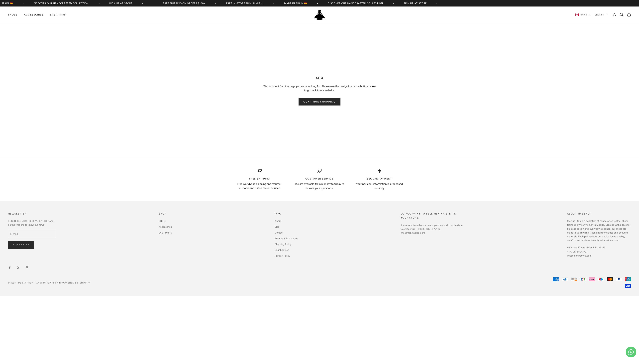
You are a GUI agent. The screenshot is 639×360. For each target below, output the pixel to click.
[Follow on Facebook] (9, 267)
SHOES (12, 14)
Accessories (33, 14)
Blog (277, 226)
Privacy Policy (282, 255)
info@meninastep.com (413, 232)
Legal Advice (282, 249)
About (278, 221)
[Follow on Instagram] (27, 267)
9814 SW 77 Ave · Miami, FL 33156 (586, 247)
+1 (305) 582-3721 (577, 251)
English (599, 15)
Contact (279, 232)
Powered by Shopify (76, 282)
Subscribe (21, 245)
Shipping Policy (283, 244)
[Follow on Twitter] (18, 267)
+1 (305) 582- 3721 (426, 229)
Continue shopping (319, 101)
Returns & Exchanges (286, 238)
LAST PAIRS (58, 14)
